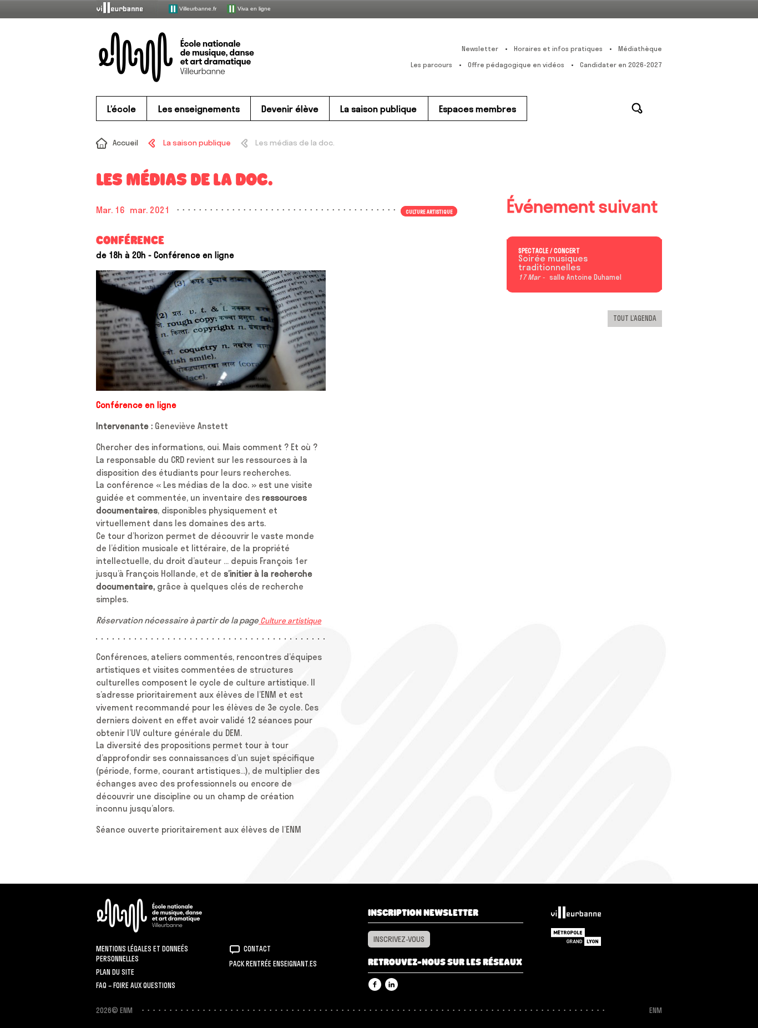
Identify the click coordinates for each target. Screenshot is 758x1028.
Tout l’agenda (634, 318)
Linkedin (391, 984)
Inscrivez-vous (399, 939)
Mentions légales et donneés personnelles (142, 953)
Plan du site (115, 971)
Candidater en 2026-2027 (621, 65)
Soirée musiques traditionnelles (553, 263)
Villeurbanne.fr (197, 8)
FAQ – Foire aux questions (135, 985)
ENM (164, 916)
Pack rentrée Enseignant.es (273, 963)
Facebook (375, 984)
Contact (257, 948)
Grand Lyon (576, 937)
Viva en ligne (253, 8)
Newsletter (480, 48)
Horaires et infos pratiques (558, 48)
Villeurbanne (576, 915)
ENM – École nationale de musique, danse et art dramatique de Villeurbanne (198, 57)
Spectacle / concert (549, 251)
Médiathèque (640, 48)
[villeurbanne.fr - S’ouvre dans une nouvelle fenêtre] (127, 8)
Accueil (125, 143)
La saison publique (196, 143)
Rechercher (637, 108)
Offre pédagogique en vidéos (516, 65)
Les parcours (431, 65)
